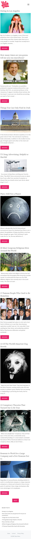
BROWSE (4, 48)
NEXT (15, 500)
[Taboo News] (5, 4)
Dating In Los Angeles (10, 11)
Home (8, 533)
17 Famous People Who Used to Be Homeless (13, 526)
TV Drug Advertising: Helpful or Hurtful (12, 519)
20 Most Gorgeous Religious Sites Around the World (15, 524)
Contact (14, 533)
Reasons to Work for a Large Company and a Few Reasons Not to (14, 456)
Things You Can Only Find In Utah (15, 108)
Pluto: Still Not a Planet (10, 194)
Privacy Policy (20, 533)
